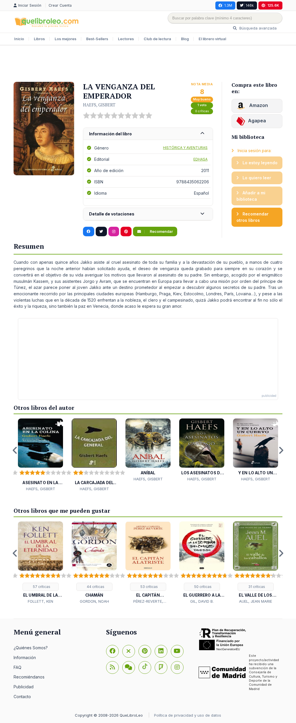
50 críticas (202, 586)
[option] (40, 455)
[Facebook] (112, 651)
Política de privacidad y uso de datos (187, 715)
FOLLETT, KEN (40, 601)
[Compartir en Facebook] (88, 232)
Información (25, 657)
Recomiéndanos (29, 676)
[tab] (148, 134)
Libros (39, 39)
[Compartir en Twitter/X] (101, 232)
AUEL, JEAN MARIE (255, 601)
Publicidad (24, 686)
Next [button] (281, 450)
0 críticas (202, 111)
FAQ (17, 667)
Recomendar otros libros (252, 217)
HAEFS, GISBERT (99, 105)
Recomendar (161, 231)
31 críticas (256, 586)
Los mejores (65, 39)
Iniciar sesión (30, 5)
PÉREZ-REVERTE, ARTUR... (148, 601)
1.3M (228, 5)
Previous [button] (15, 450)
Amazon (258, 105)
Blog (185, 39)
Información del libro (110, 133)
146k (250, 5)
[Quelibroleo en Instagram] (113, 232)
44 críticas (95, 586)
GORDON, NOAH (94, 601)
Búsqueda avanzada (257, 28)
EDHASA (200, 159)
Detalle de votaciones (111, 213)
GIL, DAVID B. (202, 601)
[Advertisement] (148, 64)
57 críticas (41, 586)
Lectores (126, 39)
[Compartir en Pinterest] (126, 232)
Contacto (22, 696)
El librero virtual (212, 39)
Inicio (19, 39)
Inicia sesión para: (253, 150)
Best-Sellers (97, 39)
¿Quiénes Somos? (31, 647)
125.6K (273, 5)
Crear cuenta (60, 5)
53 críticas (149, 586)
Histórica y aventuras (185, 147)
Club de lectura (157, 39)
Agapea (257, 120)
